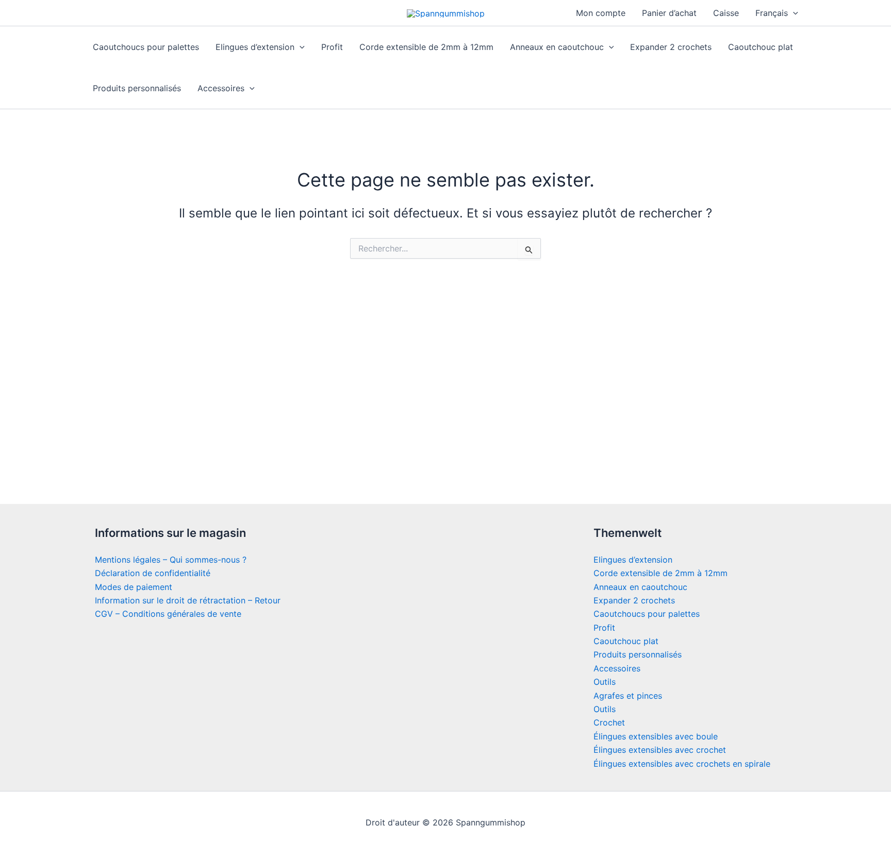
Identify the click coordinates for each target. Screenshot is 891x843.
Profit (332, 47)
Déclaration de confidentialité (152, 573)
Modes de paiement (133, 587)
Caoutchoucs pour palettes (146, 47)
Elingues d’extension (255, 47)
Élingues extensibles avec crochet (659, 750)
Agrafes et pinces (627, 695)
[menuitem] (776, 13)
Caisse (726, 13)
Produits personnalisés (137, 88)
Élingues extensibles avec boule (655, 736)
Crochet (609, 722)
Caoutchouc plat (760, 47)
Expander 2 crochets (671, 47)
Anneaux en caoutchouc (557, 47)
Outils (604, 682)
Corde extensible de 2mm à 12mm (426, 47)
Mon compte (600, 13)
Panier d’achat (669, 13)
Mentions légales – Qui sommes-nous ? (170, 559)
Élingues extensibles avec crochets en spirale (681, 763)
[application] (793, 13)
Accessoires (220, 88)
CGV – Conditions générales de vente (168, 614)
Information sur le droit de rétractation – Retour (187, 600)
